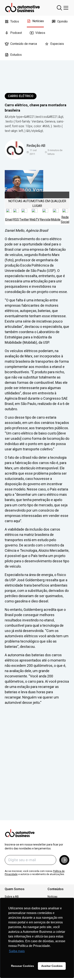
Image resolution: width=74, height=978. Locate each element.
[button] (64, 860)
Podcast (16, 33)
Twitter (24, 219)
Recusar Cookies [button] (22, 965)
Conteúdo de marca (23, 44)
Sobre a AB (12, 896)
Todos (14, 21)
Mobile (55, 219)
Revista (45, 219)
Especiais (57, 44)
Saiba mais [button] (17, 951)
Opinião (62, 21)
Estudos (16, 55)
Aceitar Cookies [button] (52, 965)
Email (9, 219)
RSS (16, 219)
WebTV (34, 219)
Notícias (38, 21)
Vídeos (40, 33)
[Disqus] (37, 768)
